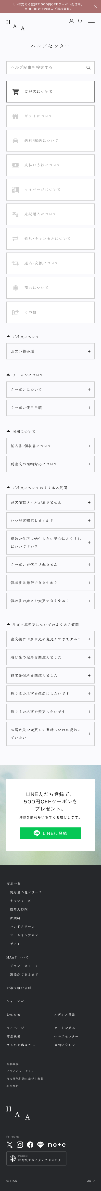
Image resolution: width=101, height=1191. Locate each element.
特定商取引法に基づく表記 (24, 1078)
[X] (9, 1144)
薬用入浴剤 (19, 909)
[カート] (79, 21)
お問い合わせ (64, 1045)
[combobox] (50, 67)
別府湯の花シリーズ (26, 892)
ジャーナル (15, 1001)
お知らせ (13, 1014)
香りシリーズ (20, 901)
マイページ (15, 1028)
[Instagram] (20, 1144)
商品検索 (13, 1036)
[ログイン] (71, 21)
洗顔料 (15, 918)
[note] (56, 1145)
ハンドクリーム (22, 926)
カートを (64, 1028)
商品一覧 (13, 884)
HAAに (17, 957)
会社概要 (12, 1064)
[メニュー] (91, 21)
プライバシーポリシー (21, 1071)
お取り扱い (18, 988)
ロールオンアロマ (24, 935)
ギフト (15, 944)
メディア (64, 1014)
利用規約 (12, 1086)
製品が (24, 974)
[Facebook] (30, 1144)
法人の (20, 1045)
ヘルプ (66, 1036)
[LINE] (40, 1144)
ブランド (26, 966)
